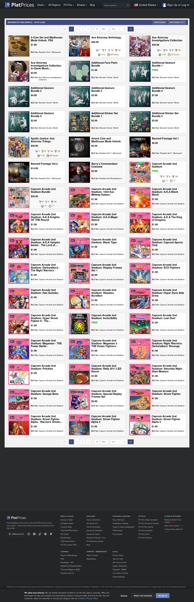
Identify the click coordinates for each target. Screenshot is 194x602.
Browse (81, 4)
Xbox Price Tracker (173, 525)
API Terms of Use (119, 562)
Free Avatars (117, 534)
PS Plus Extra (143, 534)
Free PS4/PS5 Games (69, 530)
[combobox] (114, 5)
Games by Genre (93, 534)
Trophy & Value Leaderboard (123, 527)
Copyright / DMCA (119, 569)
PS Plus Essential (145, 530)
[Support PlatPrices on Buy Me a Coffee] (51, 534)
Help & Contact (92, 555)
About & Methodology (69, 555)
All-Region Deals (67, 523)
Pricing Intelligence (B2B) (70, 569)
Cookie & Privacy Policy (88, 598)
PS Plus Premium (145, 537)
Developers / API (67, 562)
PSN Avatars (118, 530)
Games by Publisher (94, 530)
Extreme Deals (66, 527)
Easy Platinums (119, 519)
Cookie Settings (119, 576)
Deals (40, 4)
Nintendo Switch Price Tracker (172, 520)
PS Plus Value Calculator (148, 519)
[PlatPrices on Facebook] (34, 534)
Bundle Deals (66, 537)
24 (97, 29)
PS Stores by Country (95, 541)
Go (131, 29)
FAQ (62, 559)
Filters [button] (159, 22)
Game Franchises (93, 527)
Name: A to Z (177, 22)
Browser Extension (96, 537)
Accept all (162, 595)
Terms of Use (118, 559)
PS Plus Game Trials (69, 544)
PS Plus (68, 4)
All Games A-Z (92, 523)
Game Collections (93, 519)
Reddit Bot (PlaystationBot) (71, 566)
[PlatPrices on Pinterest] (45, 534)
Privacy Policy (118, 555)
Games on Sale (66, 519)
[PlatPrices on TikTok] (40, 534)
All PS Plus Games (145, 527)
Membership (91, 559)
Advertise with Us (67, 573)
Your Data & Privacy (120, 573)
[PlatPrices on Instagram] (29, 534)
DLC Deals (65, 534)
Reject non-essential (143, 595)
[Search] (128, 5)
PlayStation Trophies (120, 523)
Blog (92, 5)
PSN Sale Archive (67, 541)
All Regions (54, 5)
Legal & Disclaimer (120, 566)
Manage (124, 595)
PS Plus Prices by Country (148, 523)
